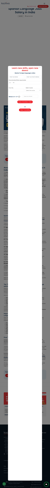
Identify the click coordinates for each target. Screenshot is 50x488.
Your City (11, 88)
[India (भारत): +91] (10, 82)
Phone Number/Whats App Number (17, 80)
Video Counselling (25, 110)
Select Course (29, 88)
